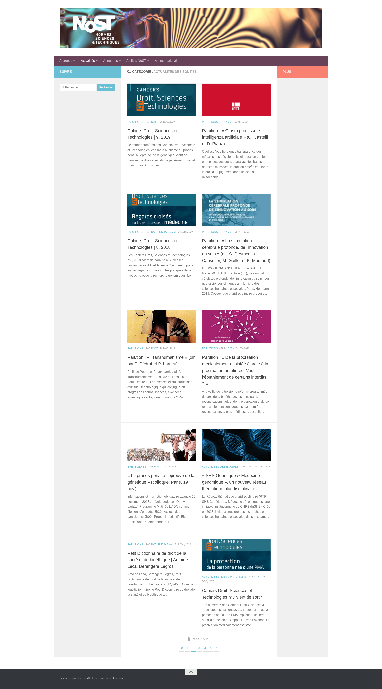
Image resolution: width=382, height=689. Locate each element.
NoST (154, 121)
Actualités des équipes (220, 466)
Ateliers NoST (136, 60)
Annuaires (110, 60)
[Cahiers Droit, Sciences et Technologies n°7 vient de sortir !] (236, 555)
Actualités (88, 60)
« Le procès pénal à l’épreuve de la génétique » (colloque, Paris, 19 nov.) (160, 482)
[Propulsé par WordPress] (88, 678)
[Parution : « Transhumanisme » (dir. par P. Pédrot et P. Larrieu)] (161, 326)
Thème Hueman (113, 678)
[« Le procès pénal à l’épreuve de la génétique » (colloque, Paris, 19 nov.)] (161, 445)
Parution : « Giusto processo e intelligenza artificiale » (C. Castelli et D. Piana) (235, 137)
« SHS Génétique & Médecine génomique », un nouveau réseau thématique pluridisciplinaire (234, 482)
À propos (65, 60)
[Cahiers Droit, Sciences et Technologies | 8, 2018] (161, 210)
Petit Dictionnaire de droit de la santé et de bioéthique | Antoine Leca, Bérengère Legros (157, 560)
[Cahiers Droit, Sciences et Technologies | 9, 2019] (161, 100)
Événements (136, 466)
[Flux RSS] (106, 71)
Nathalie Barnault (163, 231)
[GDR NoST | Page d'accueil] (191, 28)
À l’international (166, 60)
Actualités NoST (215, 576)
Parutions (135, 121)
